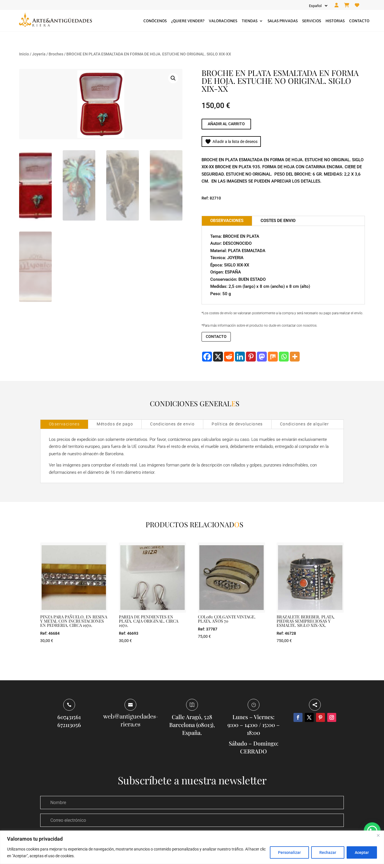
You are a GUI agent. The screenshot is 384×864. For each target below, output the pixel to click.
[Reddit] (229, 357)
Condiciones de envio (172, 424)
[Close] (378, 835)
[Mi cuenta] (336, 5)
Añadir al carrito (226, 124)
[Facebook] (207, 357)
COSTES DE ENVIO (278, 220)
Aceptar (362, 852)
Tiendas (249, 21)
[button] (173, 78)
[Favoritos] (357, 5)
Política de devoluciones (237, 424)
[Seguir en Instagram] (331, 717)
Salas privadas (283, 21)
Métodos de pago (115, 424)
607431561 (69, 717)
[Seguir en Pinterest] (320, 717)
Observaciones (64, 424)
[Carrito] (346, 5)
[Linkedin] (240, 357)
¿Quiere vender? (187, 21)
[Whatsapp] (284, 357)
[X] (218, 357)
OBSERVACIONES (226, 220)
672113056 (69, 724)
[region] (192, 847)
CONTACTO (216, 336)
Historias (335, 21)
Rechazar (327, 852)
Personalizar (289, 852)
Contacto (359, 21)
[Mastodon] (262, 357)
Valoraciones (223, 21)
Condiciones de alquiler (304, 424)
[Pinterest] (251, 357)
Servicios (311, 21)
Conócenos (155, 21)
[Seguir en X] (309, 717)
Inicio (24, 54)
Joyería (39, 54)
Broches (56, 54)
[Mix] (273, 357)
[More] (295, 357)
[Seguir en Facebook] (297, 717)
